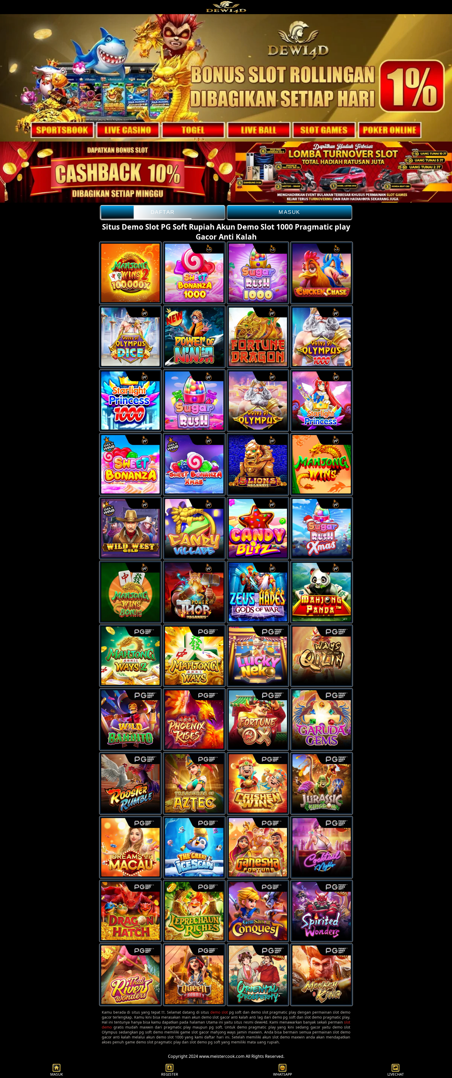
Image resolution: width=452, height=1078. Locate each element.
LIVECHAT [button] (395, 1074)
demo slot (219, 1012)
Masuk (289, 212)
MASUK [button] (56, 1074)
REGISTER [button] (169, 1074)
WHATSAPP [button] (282, 1074)
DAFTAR (163, 212)
